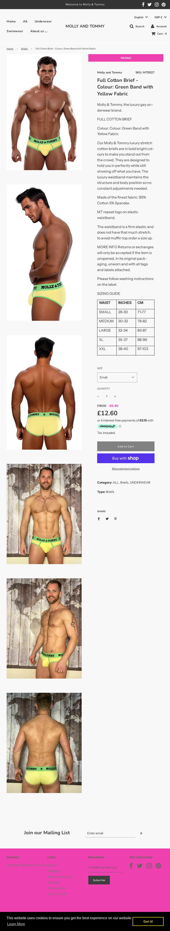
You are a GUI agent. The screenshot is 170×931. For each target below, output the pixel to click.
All (25, 21)
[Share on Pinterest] (116, 518)
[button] (141, 17)
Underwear (43, 21)
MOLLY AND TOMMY (85, 26)
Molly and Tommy (109, 73)
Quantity (103, 388)
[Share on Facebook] (100, 518)
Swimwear (15, 31)
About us (37, 31)
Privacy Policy (57, 888)
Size (99, 368)
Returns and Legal (60, 877)
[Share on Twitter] (107, 518)
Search (52, 865)
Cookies (53, 882)
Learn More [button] (16, 924)
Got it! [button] (148, 921)
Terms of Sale (57, 894)
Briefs (24, 48)
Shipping (54, 871)
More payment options (126, 468)
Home (11, 21)
